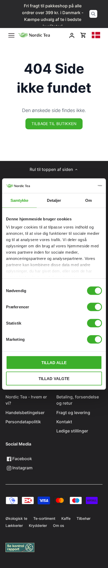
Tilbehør (83, 518)
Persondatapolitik (23, 421)
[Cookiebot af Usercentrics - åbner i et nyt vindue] (79, 185)
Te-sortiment (44, 518)
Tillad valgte (54, 378)
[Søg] (93, 14)
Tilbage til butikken (54, 123)
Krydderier (38, 525)
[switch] (94, 307)
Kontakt (64, 421)
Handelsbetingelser (25, 412)
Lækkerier (14, 525)
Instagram (22, 467)
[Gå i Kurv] (83, 35)
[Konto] (72, 35)
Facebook (21, 458)
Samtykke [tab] (19, 200)
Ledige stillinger (72, 430)
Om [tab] (88, 200)
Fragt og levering (73, 412)
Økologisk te (16, 518)
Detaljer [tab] (54, 200)
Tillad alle (54, 362)
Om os (58, 525)
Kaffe (66, 518)
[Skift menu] (11, 35)
